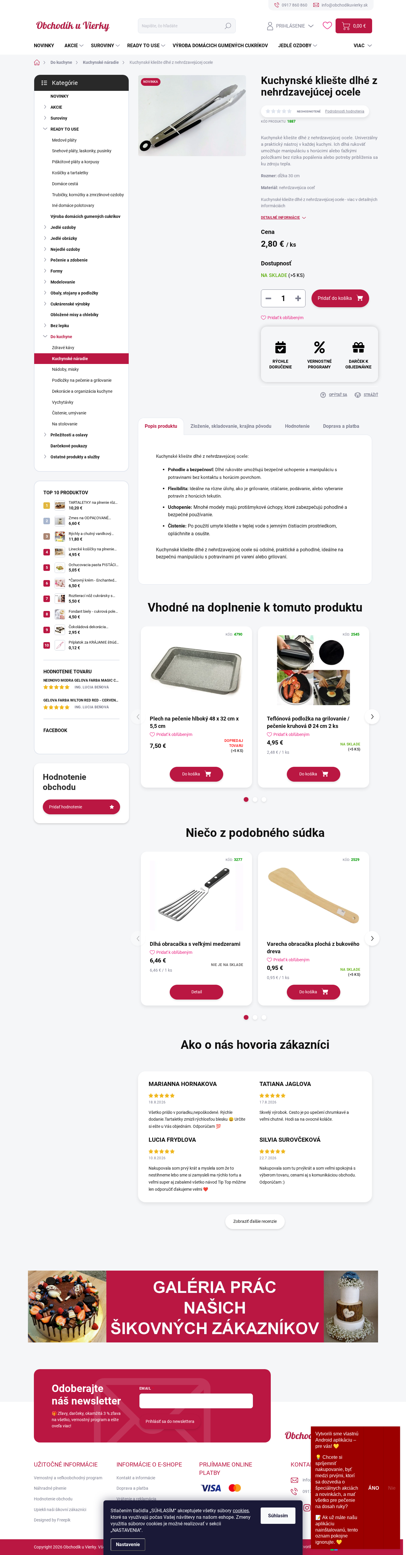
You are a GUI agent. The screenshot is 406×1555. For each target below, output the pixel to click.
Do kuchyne (61, 336)
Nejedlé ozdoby (65, 249)
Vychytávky (62, 402)
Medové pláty (64, 140)
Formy (56, 271)
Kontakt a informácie (136, 1477)
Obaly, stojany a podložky (74, 293)
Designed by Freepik (52, 1520)
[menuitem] (46, 46)
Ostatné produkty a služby (75, 457)
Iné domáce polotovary (73, 205)
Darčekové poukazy (69, 446)
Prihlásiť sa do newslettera (170, 1421)
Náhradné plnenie (50, 1488)
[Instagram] (307, 1506)
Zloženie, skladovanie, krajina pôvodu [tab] (231, 426)
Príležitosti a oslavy (69, 435)
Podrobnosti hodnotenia (344, 111)
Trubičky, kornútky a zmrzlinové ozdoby (88, 194)
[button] (246, 799)
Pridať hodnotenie (65, 807)
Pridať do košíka (335, 298)
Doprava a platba (132, 1488)
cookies (241, 1510)
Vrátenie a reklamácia (136, 1499)
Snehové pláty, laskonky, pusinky (81, 150)
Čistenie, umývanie (69, 413)
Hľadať (228, 25)
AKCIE (56, 107)
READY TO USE (65, 129)
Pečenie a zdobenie (69, 260)
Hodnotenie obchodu (53, 1499)
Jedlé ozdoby (63, 227)
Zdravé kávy (63, 347)
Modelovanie (63, 282)
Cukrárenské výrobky (70, 304)
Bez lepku (60, 325)
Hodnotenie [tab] (297, 426)
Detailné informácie (280, 218)
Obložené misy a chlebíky (74, 314)
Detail (196, 991)
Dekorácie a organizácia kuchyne (82, 391)
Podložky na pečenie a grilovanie (81, 380)
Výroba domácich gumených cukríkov (85, 216)
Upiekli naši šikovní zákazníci (60, 1509)
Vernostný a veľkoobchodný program (68, 1477)
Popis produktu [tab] (161, 426)
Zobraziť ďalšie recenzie (255, 1221)
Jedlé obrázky (64, 238)
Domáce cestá (65, 183)
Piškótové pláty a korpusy (75, 161)
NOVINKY (60, 96)
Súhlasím (278, 1515)
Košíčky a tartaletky (70, 172)
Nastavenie (128, 1544)
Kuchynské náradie (70, 358)
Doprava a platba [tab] (341, 426)
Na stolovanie (64, 424)
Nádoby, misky (65, 369)
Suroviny (59, 118)
